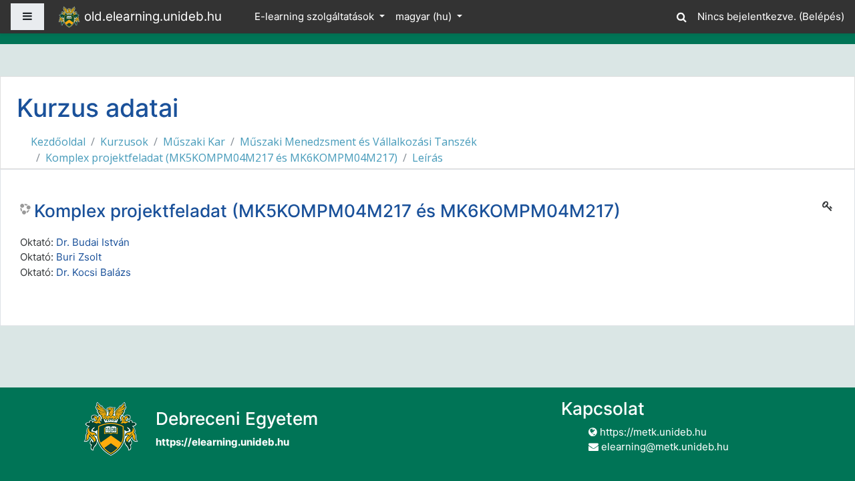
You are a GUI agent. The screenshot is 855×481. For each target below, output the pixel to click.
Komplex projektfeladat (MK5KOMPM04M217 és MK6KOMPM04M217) (221, 157)
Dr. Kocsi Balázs (93, 272)
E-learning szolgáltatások (315, 16)
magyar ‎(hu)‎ (424, 16)
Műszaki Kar (194, 141)
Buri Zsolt (79, 257)
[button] (681, 15)
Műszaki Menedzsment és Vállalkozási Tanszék (358, 141)
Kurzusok (124, 141)
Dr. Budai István (93, 242)
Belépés (821, 16)
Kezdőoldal (58, 141)
